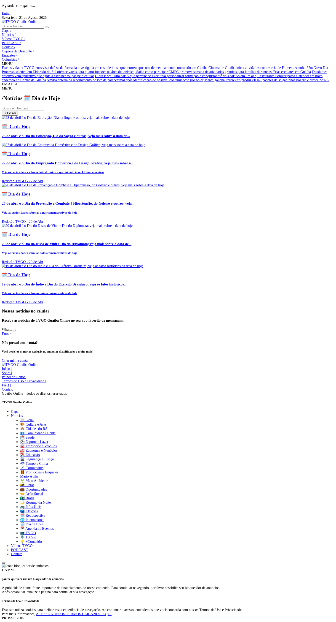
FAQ (6, 385)
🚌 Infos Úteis (30, 507)
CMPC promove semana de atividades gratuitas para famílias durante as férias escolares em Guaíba (239, 72)
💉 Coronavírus (31, 468)
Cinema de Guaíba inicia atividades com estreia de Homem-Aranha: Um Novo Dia (268, 68)
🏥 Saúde (27, 437)
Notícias (9, 35)
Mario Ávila (29, 476)
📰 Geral (27, 420)
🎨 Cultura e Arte (33, 424)
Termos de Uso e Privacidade (24, 381)
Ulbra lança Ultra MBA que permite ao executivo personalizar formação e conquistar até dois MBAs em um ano (175, 76)
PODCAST (11, 43)
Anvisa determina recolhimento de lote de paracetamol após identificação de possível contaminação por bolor (125, 80)
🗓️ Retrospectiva (32, 515)
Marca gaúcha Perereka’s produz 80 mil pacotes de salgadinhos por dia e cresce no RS (266, 80)
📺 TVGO (28, 533)
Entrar (6, 13)
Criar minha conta (15, 360)
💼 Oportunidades (33, 489)
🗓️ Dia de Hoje (31, 524)
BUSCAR (10, 113)
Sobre (7, 373)
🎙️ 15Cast (28, 537)
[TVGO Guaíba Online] (20, 22)
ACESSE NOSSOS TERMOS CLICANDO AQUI (74, 614)
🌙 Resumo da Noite (35, 502)
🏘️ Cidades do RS (33, 429)
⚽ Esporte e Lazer (34, 442)
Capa (6, 31)
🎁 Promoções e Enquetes (39, 472)
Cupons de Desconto (18, 51)
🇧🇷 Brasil (27, 498)
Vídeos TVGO (13, 39)
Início (7, 369)
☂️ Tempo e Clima (34, 463)
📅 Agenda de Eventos (37, 528)
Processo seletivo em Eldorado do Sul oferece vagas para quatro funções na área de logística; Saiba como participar (85, 72)
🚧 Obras (27, 485)
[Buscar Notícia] (47, 27)
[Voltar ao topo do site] (3, 563)
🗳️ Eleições (29, 511)
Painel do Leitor (14, 377)
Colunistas (10, 59)
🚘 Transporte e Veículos (38, 446)
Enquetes (9, 55)
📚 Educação (30, 455)
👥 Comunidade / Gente (38, 433)
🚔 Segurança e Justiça (37, 459)
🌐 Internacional (32, 520)
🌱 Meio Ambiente (34, 481)
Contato (8, 47)
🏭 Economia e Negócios (38, 450)
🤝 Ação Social (31, 494)
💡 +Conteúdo (31, 541)
